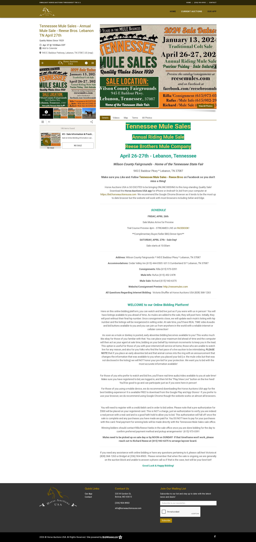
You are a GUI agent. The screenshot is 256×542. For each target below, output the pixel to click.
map (90, 53)
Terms (135, 118)
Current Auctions (191, 11)
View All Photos (206, 106)
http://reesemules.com (175, 286)
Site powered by (95, 537)
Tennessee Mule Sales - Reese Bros (161, 177)
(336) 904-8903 (200, 2)
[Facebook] (215, 536)
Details (105, 118)
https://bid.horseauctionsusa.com (118, 194)
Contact (213, 2)
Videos (116, 118)
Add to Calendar (49, 48)
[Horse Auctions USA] (47, 11)
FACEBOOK (183, 228)
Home (188, 2)
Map (126, 118)
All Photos (147, 118)
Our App (212, 11)
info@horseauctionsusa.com (128, 508)
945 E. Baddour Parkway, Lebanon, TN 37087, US (64, 53)
